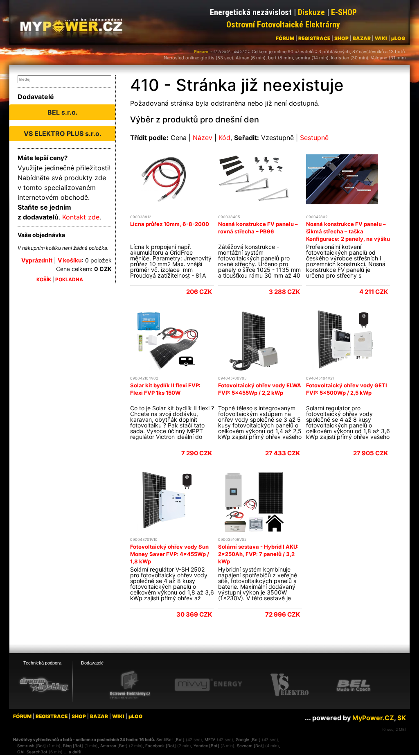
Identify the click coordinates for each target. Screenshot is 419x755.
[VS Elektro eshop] (289, 685)
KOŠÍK (43, 279)
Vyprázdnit (36, 260)
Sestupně (314, 137)
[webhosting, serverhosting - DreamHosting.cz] (43, 684)
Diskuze (311, 12)
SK (401, 718)
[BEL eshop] (354, 685)
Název (202, 137)
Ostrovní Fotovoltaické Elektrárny (283, 24)
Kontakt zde (80, 217)
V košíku (70, 260)
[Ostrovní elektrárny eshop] (130, 685)
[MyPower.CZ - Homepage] (74, 25)
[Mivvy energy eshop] (208, 684)
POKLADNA (69, 279)
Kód (224, 137)
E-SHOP (344, 12)
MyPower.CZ (373, 718)
